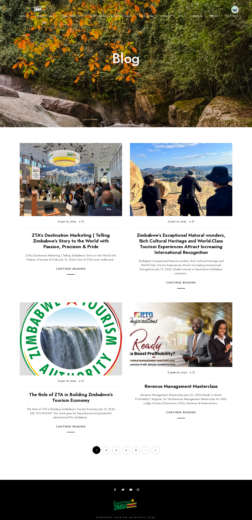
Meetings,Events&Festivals (111, 16)
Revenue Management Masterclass (181, 386)
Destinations (44, 16)
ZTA (180, 16)
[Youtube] (131, 490)
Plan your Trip (72, 16)
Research (146, 16)
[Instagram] (139, 490)
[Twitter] (124, 490)
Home (23, 16)
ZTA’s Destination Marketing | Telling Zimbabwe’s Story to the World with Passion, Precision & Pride (71, 241)
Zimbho (166, 16)
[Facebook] (116, 490)
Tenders (197, 16)
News (214, 16)
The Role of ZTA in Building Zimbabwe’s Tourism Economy (71, 397)
